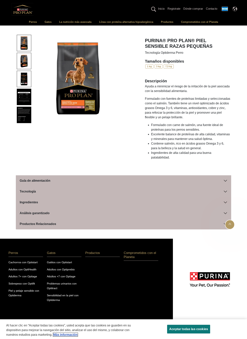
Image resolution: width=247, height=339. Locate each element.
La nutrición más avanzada (75, 21)
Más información (65, 334)
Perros (33, 21)
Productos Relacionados (38, 224)
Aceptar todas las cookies (188, 329)
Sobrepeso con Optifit (21, 283)
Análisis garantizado (35, 213)
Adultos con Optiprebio (61, 269)
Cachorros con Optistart (23, 262)
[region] (123, 329)
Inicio (161, 8)
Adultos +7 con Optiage (61, 276)
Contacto (211, 8)
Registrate (173, 8)
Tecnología (28, 191)
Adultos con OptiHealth (22, 269)
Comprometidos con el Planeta (199, 21)
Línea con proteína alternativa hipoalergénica (126, 21)
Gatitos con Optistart (59, 262)
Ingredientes (29, 202)
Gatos (48, 21)
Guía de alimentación (35, 180)
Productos (167, 21)
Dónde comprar (193, 8)
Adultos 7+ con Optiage (22, 276)
